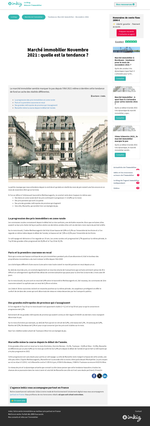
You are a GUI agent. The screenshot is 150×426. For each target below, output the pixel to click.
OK (66, 38)
